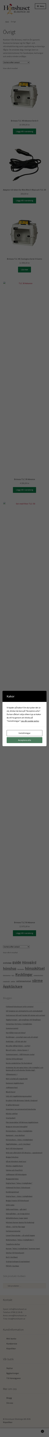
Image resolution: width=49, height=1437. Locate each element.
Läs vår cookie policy (30, 721)
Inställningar (24, 733)
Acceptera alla (24, 740)
